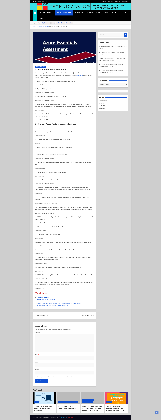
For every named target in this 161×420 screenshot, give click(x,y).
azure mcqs (64, 305)
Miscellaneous (73, 402)
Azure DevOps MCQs (42, 315)
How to (106, 12)
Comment (38, 332)
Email (37, 362)
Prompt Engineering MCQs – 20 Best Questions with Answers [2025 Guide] (92, 408)
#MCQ (58, 22)
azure (39, 303)
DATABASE (78, 12)
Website (37, 369)
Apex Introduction (87, 315)
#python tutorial (46, 22)
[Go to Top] (156, 412)
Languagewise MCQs (63, 12)
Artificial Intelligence (88, 399)
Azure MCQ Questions (55, 305)
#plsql (53, 22)
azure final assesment (75, 303)
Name (37, 355)
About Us (110, 1)
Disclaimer (103, 1)
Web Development (46, 12)
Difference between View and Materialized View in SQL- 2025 (43, 408)
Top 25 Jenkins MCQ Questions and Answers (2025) (67, 408)
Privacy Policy (125, 1)
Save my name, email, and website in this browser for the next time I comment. (59, 377)
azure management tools (42, 305)
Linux (41, 18)
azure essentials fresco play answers (58, 303)
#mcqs (63, 22)
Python (88, 12)
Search (125, 35)
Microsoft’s (79, 75)
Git (113, 12)
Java (97, 12)
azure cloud (45, 303)
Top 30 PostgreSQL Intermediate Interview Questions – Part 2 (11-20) (116, 408)
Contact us (117, 1)
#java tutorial (69, 22)
